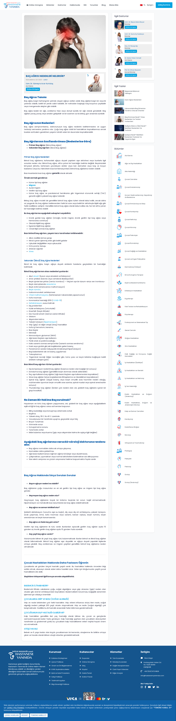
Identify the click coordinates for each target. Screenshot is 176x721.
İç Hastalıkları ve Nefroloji (134, 378)
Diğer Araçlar (118, 673)
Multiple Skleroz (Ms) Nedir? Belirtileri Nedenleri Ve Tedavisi (135, 128)
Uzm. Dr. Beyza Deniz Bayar (134, 22)
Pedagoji (128, 451)
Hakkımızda (75, 5)
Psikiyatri (128, 459)
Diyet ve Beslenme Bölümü (135, 283)
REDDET (24, 715)
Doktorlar (62, 5)
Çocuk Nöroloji (130, 72)
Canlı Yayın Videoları (120, 669)
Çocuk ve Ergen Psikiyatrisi (135, 259)
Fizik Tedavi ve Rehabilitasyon (136, 306)
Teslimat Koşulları (58, 680)
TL (144, 5)
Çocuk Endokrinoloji (132, 187)
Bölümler (50, 5)
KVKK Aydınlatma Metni (60, 669)
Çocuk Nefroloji (131, 219)
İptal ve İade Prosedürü (60, 673)
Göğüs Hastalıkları (132, 338)
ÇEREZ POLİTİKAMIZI (15, 708)
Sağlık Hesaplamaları (121, 666)
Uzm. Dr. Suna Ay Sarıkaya (134, 34)
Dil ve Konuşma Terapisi (134, 275)
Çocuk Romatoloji (132, 243)
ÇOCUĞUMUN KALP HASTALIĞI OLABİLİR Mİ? (44, 612)
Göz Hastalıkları (131, 346)
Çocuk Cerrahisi (131, 179)
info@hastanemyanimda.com (152, 675)
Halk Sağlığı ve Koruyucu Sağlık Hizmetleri (138, 355)
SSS (85, 5)
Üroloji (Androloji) (131, 482)
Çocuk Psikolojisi (131, 235)
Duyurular (85, 658)
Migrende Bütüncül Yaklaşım (132, 92)
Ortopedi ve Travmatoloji (134, 443)
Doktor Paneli (87, 677)
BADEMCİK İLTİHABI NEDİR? (36, 585)
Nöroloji (127, 24)
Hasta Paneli (87, 673)
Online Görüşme (35, 5)
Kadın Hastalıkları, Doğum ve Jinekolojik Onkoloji (138, 404)
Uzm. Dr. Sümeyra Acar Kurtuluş (39, 83)
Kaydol (84, 669)
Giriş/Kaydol (164, 5)
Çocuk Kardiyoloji (131, 211)
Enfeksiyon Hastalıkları (133, 291)
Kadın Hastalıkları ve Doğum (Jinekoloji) (138, 395)
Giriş (83, 666)
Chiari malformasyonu (38, 295)
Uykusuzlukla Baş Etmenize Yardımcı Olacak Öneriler (135, 109)
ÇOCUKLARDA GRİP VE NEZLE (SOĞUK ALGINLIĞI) (46, 599)
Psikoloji (128, 466)
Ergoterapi (129, 298)
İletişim (150, 5)
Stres (31, 251)
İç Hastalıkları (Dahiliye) (134, 362)
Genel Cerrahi (130, 330)
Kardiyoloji (129, 419)
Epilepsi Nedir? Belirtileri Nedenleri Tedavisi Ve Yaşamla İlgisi (134, 137)
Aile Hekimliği (130, 171)
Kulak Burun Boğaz (132, 427)
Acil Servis (29, 86)
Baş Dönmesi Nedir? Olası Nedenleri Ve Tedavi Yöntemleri (135, 119)
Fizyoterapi (129, 314)
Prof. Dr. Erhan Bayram (133, 70)
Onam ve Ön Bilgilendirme (61, 666)
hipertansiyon (50, 322)
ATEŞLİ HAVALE (31, 628)
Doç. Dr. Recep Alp (131, 46)
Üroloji (127, 474)
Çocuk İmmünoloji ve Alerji (135, 204)
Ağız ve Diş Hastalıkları (133, 163)
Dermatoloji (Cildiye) (133, 267)
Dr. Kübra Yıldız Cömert (133, 58)
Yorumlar (94, 5)
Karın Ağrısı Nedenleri (133, 100)
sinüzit (36, 276)
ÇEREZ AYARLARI (12, 715)
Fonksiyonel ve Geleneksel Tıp (136, 322)
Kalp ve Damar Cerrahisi (134, 411)
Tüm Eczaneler (118, 658)
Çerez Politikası (57, 662)
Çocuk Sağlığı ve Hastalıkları (136, 251)
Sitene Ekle (113, 5)
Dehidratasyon (35, 303)
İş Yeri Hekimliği (131, 386)
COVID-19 (57, 300)
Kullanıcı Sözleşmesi (59, 658)
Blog (104, 5)
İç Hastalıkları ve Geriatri (134, 370)
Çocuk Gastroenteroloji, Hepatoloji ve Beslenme (138, 196)
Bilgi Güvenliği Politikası (60, 684)
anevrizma (51, 284)
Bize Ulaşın (149, 658)
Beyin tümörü (35, 289)
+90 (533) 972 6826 (151, 671)
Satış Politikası (56, 677)
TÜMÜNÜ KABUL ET (39, 715)
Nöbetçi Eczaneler (120, 662)
